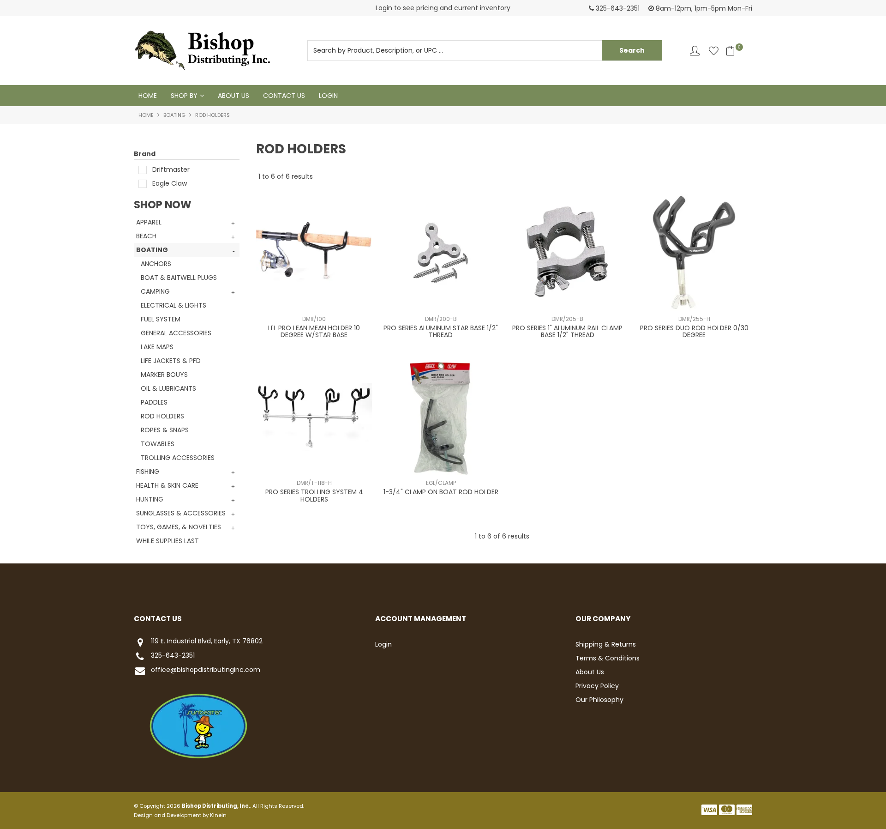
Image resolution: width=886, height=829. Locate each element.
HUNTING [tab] (149, 499)
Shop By (184, 95)
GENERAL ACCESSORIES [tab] (176, 333)
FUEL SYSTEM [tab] (160, 319)
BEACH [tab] (146, 236)
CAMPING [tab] (155, 291)
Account (695, 50)
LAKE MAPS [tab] (157, 346)
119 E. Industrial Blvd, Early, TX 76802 (207, 641)
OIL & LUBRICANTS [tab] (168, 388)
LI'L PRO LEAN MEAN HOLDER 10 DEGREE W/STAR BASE (314, 331)
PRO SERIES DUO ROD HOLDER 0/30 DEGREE (694, 331)
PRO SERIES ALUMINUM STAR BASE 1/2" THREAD (440, 331)
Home (147, 95)
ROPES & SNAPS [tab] (165, 430)
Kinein (218, 815)
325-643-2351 (173, 656)
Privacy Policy (597, 685)
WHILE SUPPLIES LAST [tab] (167, 540)
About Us (233, 95)
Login (328, 95)
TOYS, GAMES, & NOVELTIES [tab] (178, 527)
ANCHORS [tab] (156, 263)
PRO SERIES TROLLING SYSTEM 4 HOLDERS (314, 495)
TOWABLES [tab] (157, 443)
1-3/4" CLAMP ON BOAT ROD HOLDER (440, 491)
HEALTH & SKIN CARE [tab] (167, 485)
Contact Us (284, 95)
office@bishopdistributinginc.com (205, 670)
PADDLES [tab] (154, 402)
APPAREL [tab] (149, 222)
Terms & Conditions (607, 658)
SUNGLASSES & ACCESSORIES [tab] (181, 513)
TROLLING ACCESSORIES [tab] (178, 457)
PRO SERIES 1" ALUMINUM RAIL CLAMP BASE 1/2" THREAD (567, 331)
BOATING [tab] (152, 249)
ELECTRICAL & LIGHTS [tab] (173, 305)
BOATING (174, 115)
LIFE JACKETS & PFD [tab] (171, 360)
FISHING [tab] (147, 471)
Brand (145, 153)
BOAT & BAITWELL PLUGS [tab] (179, 277)
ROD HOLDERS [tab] (162, 416)
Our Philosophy (599, 699)
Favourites (713, 50)
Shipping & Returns (605, 644)
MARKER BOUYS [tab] (164, 374)
